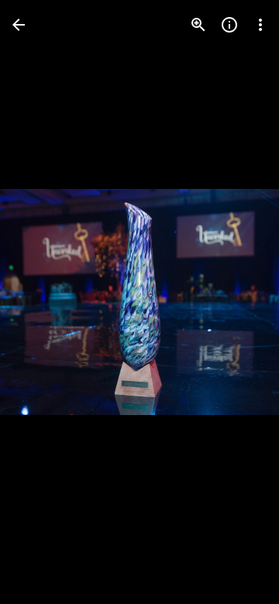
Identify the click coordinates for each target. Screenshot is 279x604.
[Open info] (229, 24)
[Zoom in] (198, 24)
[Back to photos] (18, 24)
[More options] (260, 24)
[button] (43, 302)
